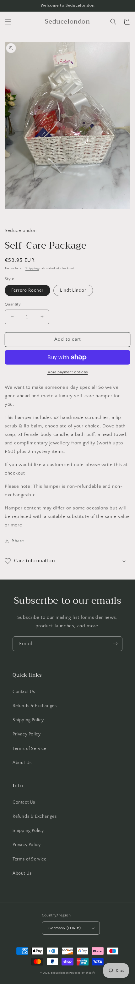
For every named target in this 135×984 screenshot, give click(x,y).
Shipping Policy (28, 720)
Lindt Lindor (73, 290)
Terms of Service (29, 748)
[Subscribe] (115, 643)
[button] (8, 22)
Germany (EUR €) (64, 928)
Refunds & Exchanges (35, 705)
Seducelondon (59, 972)
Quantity (13, 304)
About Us (22, 762)
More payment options (67, 372)
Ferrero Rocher (27, 290)
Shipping (32, 268)
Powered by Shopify (82, 972)
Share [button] (18, 540)
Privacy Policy (26, 734)
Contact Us (24, 691)
